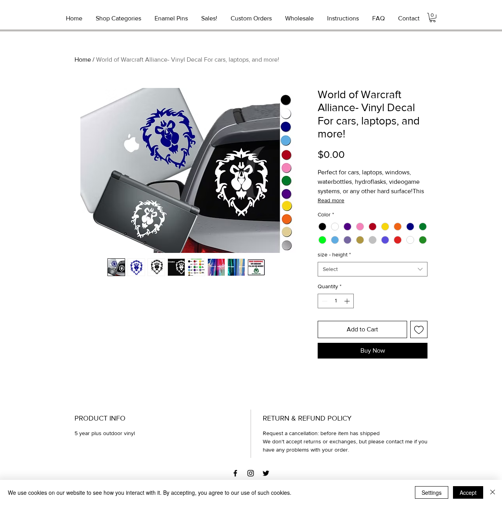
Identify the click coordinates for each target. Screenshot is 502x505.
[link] (432, 17)
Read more (331, 200)
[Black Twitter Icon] (266, 473)
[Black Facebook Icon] (235, 473)
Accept (468, 492)
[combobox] (372, 269)
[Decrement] (324, 301)
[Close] (492, 492)
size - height (334, 254)
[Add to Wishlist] (418, 329)
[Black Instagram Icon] (250, 473)
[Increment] (348, 301)
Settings (432, 492)
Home (83, 59)
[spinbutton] (336, 301)
